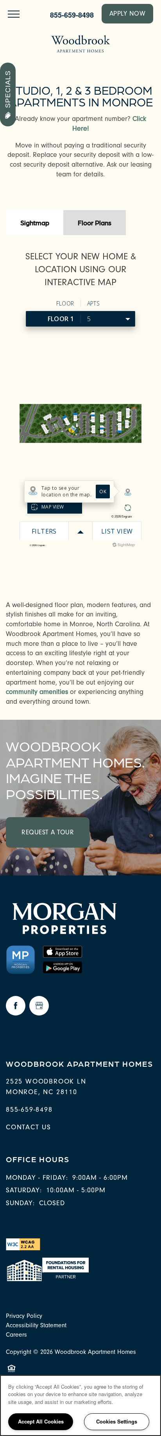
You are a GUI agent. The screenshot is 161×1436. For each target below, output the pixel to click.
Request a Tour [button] (47, 832)
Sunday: (20, 1203)
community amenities (37, 692)
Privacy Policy (24, 1315)
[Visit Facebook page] (15, 1005)
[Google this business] (39, 1005)
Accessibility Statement (36, 1325)
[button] (128, 13)
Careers (16, 1334)
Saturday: (24, 1190)
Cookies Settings (116, 1421)
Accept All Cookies (41, 1421)
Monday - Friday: (37, 1178)
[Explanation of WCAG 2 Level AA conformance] (23, 1244)
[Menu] (14, 13)
